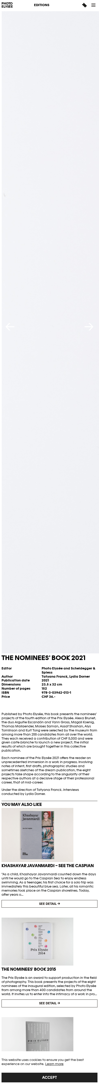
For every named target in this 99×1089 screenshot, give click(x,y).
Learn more (54, 1064)
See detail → (49, 904)
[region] (49, 1070)
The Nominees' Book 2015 (29, 969)
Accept (49, 1077)
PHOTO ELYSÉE (7, 5)
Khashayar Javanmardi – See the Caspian (48, 865)
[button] (93, 5)
